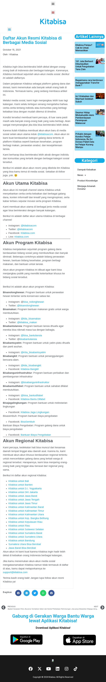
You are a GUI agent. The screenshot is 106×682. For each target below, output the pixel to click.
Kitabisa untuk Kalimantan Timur (26, 510)
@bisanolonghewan (28, 305)
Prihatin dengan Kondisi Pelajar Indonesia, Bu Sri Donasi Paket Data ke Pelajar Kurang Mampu (84, 141)
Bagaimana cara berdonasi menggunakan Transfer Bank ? (89, 83)
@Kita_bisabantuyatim (33, 352)
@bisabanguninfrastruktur (35, 382)
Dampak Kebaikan (86, 169)
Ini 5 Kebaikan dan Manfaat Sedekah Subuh (84, 99)
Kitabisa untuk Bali (18, 481)
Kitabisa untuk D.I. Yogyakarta (25, 488)
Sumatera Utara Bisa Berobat (24, 544)
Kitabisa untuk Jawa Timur (22, 503)
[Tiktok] (75, 669)
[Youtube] (48, 669)
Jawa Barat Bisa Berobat (22, 548)
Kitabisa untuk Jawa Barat (22, 496)
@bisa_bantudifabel (32, 395)
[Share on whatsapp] (43, 593)
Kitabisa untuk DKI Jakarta (23, 492)
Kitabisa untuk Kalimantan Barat (26, 507)
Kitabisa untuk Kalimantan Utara (26, 514)
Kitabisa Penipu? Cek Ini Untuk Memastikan (83, 48)
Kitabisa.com (28, 233)
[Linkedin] (57, 669)
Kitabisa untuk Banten (20, 484)
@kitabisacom (45, 134)
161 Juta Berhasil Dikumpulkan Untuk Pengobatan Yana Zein (84, 65)
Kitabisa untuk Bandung (21, 540)
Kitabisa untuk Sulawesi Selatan (26, 529)
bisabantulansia (28, 339)
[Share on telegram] (26, 593)
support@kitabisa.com (15, 572)
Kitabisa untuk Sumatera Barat (25, 533)
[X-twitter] (39, 669)
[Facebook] (30, 669)
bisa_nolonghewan (33, 301)
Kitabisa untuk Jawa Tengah (23, 499)
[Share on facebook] (18, 593)
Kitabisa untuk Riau (19, 525)
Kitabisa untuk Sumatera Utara (25, 536)
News (80, 175)
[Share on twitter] (35, 593)
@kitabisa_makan (27, 322)
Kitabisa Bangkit (30, 369)
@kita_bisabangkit (31, 365)
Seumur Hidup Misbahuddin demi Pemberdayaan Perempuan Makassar (84, 117)
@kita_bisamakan (31, 318)
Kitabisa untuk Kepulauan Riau (25, 522)
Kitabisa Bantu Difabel (33, 399)
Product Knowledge (87, 180)
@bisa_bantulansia (31, 335)
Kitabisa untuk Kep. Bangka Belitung (28, 518)
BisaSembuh (28, 421)
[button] (53, 3)
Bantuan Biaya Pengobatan (36, 434)
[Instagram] (66, 669)
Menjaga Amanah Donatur (86, 187)
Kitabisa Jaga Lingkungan (35, 412)
